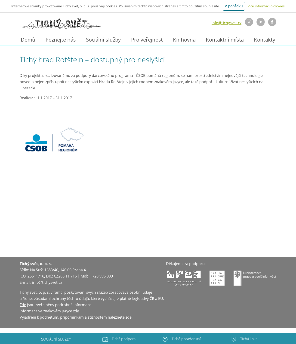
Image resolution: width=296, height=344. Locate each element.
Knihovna (184, 39)
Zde (23, 304)
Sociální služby (103, 39)
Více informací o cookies (266, 6)
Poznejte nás (61, 39)
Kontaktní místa (225, 39)
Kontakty (264, 39)
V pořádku (234, 6)
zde (76, 311)
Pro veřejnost (147, 39)
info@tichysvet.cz (226, 22)
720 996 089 (102, 276)
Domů (28, 39)
